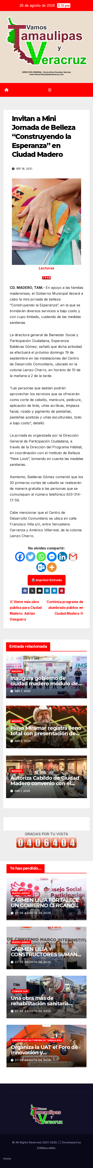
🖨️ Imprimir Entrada (46, 580)
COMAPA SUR (20, 991)
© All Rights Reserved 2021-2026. (35, 1142)
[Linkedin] (62, 557)
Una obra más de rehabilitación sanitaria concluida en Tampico (40, 1003)
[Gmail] (73, 557)
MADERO (17, 671)
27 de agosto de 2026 (33, 913)
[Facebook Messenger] (52, 557)
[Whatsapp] (41, 557)
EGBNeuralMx (46, 1148)
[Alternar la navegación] (49, 90)
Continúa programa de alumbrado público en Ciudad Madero (64, 608)
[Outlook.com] (41, 567)
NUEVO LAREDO (21, 893)
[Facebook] (20, 557)
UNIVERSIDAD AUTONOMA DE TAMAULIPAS (37, 1040)
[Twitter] (30, 557)
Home (7, 1158)
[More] (52, 567)
